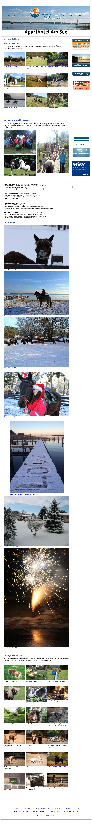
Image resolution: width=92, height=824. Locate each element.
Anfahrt (68, 808)
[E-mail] (75, 138)
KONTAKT (81, 16)
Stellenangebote (38, 812)
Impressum (26, 808)
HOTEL (16, 16)
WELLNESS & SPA (49, 16)
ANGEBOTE (25, 16)
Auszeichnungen (55, 812)
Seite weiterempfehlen (71, 812)
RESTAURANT (37, 16)
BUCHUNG (62, 16)
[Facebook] (74, 140)
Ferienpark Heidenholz (21, 812)
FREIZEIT (72, 16)
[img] (46, 18)
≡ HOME (9, 16)
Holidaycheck (81, 144)
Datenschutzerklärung (42, 808)
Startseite (15, 808)
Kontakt (57, 808)
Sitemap (78, 808)
